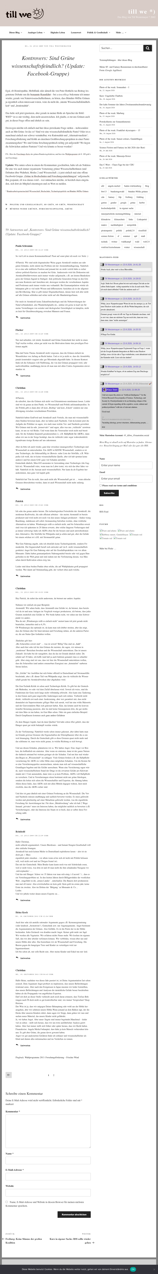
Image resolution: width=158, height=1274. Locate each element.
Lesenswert (76, 32)
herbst (142, 202)
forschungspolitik (51, 209)
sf (118, 236)
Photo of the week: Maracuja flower (115, 156)
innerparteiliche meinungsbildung (115, 213)
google (123, 202)
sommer (126, 236)
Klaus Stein (111, 390)
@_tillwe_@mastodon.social (136, 435)
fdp (119, 197)
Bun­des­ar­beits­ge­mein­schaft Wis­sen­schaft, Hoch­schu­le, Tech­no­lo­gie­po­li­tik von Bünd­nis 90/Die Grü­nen (47, 191)
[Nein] (154, 1269)
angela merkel (114, 185)
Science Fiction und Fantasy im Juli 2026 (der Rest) (122, 147)
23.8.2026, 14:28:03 (132, 278)
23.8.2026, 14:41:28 (132, 265)
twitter (114, 241)
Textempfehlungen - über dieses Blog (116, 60)
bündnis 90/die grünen (23, 209)
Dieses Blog (14, 32)
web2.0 (146, 241)
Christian (20, 388)
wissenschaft (139, 247)
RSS (146, 445)
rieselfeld (142, 230)
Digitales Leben (58, 32)
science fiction (107, 236)
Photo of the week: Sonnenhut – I (114, 87)
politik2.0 (130, 230)
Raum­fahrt (45, 94)
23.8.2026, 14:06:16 (132, 343)
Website (10, 1186)
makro (104, 224)
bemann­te (35, 94)
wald (137, 241)
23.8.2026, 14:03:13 (132, 367)
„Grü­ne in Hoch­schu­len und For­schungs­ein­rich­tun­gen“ (50, 176)
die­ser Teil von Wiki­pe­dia (46, 676)
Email (102, 472)
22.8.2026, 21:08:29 (131, 390)
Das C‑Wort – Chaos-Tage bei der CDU (117, 164)
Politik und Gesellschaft (26, 204)
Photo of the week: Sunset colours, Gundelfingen (121, 138)
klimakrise (105, 219)
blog (147, 185)
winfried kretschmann (110, 247)
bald (78, 643)
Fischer (19, 330)
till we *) (142, 11)
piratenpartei (106, 230)
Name (10, 1153)
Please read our (119, 485)
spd (135, 236)
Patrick (19, 501)
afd (102, 185)
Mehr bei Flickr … (108, 548)
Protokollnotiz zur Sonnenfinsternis (115, 121)
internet (137, 213)
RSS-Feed (104, 511)
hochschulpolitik (108, 208)
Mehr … (120, 32)
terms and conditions (127, 485)
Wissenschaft (75, 204)
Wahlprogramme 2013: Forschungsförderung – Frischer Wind (52, 1057)
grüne (69, 209)
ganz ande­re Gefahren (55, 715)
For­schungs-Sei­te (23, 154)
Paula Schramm (24, 246)
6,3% (43, 624)
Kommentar (13, 1111)
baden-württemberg (132, 185)
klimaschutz (119, 219)
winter (127, 247)
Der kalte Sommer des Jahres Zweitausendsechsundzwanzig (125, 104)
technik (104, 241)
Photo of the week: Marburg (112, 113)
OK (133, 1269)
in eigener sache (126, 208)
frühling (140, 197)
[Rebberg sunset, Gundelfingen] (114, 534)
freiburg (129, 197)
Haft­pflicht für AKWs (73, 433)
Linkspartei (142, 219)
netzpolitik (131, 224)
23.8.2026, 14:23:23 (132, 299)
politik (119, 230)
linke (131, 219)
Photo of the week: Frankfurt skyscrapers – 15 (120, 130)
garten (104, 202)
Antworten (25, 317)
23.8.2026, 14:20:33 (132, 329)
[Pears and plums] (108, 530)
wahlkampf (126, 241)
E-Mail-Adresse (15, 1170)
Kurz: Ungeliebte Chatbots (111, 95)
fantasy (111, 197)
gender (113, 202)
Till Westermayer (60, 46)
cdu (102, 197)
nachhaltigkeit (117, 224)
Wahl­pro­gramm (71, 154)
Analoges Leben (35, 32)
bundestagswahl (117, 191)
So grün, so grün (55, 204)
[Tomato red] (136, 534)
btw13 (104, 191)
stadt (143, 236)
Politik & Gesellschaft (97, 32)
